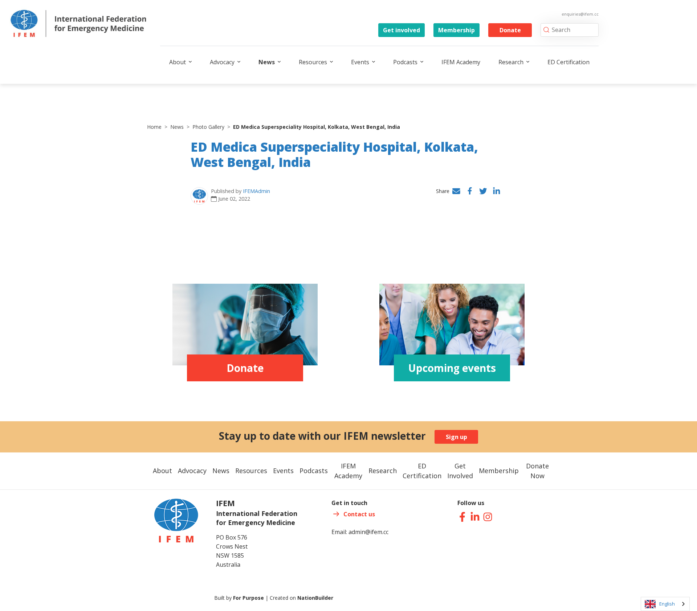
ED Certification (568, 62)
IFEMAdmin (256, 191)
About (177, 62)
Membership (456, 30)
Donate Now (537, 471)
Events (360, 62)
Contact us (359, 514)
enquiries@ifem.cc (580, 14)
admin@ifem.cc (368, 532)
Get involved (401, 30)
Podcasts (405, 62)
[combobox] (665, 604)
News (266, 62)
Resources (313, 62)
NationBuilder (315, 597)
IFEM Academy (460, 62)
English (667, 603)
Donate (510, 30)
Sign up (456, 437)
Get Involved (460, 471)
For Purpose (248, 597)
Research (510, 62)
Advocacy (222, 62)
